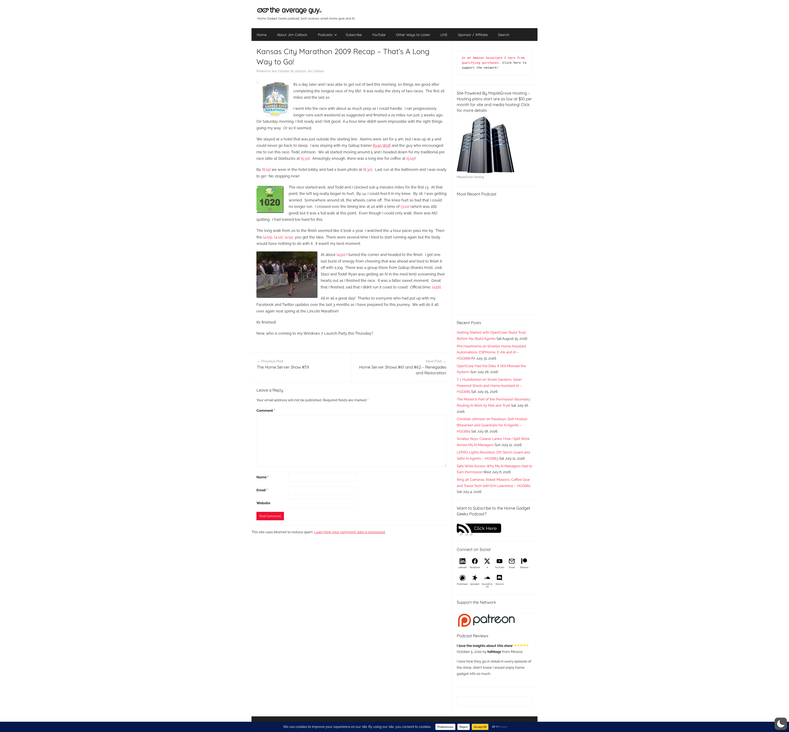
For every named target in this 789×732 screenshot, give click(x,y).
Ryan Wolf (382, 145)
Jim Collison (315, 71)
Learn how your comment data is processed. (349, 532)
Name (262, 477)
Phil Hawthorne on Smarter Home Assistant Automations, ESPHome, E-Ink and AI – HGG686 (491, 352)
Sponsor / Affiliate (473, 34)
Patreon (524, 567)
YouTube (378, 34)
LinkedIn (462, 567)
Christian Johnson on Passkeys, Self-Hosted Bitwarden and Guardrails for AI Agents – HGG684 (492, 425)
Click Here (485, 528)
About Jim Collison (292, 34)
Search (503, 34)
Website (263, 503)
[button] (781, 724)
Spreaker (475, 584)
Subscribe (354, 34)
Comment (265, 410)
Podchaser (462, 584)
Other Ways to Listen (413, 34)
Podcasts (325, 34)
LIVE (444, 34)
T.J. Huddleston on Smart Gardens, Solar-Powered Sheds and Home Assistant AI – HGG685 (490, 385)
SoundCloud (487, 585)
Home (261, 34)
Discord (500, 584)
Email (262, 490)
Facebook (475, 567)
